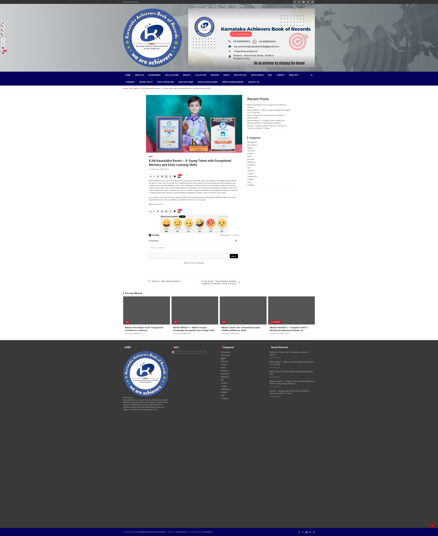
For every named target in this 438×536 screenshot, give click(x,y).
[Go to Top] (432, 525)
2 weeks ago (274, 333)
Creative (215, 75)
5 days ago (129, 333)
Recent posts (146, 82)
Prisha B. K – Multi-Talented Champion (166, 281)
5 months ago (154, 169)
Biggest (186, 75)
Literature (250, 171)
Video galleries (185, 82)
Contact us (253, 82)
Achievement (154, 75)
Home (127, 75)
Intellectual (240, 75)
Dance (226, 75)
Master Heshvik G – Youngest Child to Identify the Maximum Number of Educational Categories (289, 330)
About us (139, 75)
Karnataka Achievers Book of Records (151, 532)
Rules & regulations (207, 82)
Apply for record (165, 82)
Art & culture (172, 75)
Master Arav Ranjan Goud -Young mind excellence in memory (144, 329)
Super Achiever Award (232, 82)
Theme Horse (181, 532)
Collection (200, 75)
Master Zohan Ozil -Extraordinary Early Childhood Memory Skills (241, 329)
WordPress (208, 532)
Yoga (249, 182)
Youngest (130, 82)
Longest (280, 75)
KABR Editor (164, 169)
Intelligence (257, 75)
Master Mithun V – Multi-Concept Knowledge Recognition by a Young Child (193, 329)
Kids (270, 75)
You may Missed (133, 293)
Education (251, 159)
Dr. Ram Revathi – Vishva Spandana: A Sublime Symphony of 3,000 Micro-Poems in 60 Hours (219, 282)
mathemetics (252, 176)
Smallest (293, 75)
